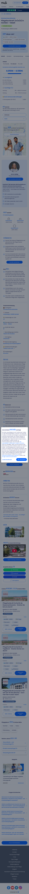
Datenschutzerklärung (7, 455)
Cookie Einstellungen (7, 459)
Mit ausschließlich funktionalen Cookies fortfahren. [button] (13, 442)
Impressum (16, 455)
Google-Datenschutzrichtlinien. (9, 456)
